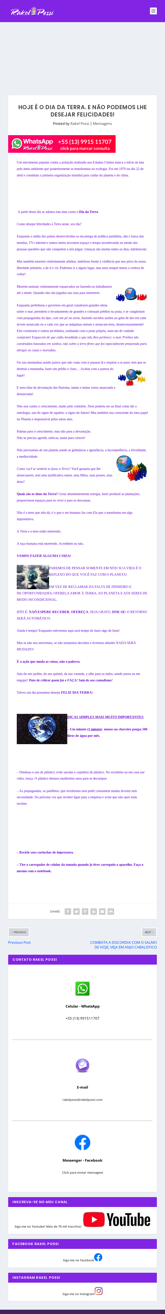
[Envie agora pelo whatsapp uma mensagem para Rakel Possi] (82, 995)
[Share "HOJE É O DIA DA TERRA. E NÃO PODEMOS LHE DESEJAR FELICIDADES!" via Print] (111, 911)
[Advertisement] (82, 54)
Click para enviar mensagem (82, 1172)
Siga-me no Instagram (79, 1294)
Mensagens (102, 123)
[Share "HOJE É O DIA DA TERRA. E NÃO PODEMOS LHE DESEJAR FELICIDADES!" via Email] (102, 911)
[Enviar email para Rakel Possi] (82, 1076)
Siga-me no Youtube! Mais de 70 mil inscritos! (48, 1226)
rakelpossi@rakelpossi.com (82, 1100)
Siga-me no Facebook (78, 1260)
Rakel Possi (79, 123)
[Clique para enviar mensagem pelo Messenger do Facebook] (82, 1149)
